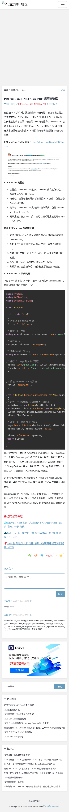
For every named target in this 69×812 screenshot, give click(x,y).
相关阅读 (11, 699)
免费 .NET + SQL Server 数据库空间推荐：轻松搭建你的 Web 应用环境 (33, 773)
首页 (6, 90)
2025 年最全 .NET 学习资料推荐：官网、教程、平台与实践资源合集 (33, 760)
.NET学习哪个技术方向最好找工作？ (19, 714)
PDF (44, 104)
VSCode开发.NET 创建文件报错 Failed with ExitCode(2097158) (29, 764)
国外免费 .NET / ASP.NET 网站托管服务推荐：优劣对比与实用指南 (32, 787)
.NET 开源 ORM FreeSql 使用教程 (18, 732)
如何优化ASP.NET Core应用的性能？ (19, 705)
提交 (60, 594)
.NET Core (38, 104)
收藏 (59, 555)
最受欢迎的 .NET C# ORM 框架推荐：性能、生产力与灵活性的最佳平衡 (34, 728)
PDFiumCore (23, 104)
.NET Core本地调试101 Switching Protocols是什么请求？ (27, 723)
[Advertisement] (34, 48)
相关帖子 (11, 749)
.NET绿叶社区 (18, 4)
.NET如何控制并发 (12, 710)
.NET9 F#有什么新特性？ (14, 737)
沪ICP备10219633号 (51, 806)
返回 (63, 90)
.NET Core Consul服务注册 (15, 719)
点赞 (49, 555)
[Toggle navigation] (62, 4)
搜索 (59, 686)
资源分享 (15, 90)
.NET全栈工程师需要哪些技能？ (17, 755)
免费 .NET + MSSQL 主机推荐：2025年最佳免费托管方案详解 (30, 769)
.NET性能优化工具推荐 (14, 782)
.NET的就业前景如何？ (14, 778)
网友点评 (8, 568)
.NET (31, 104)
